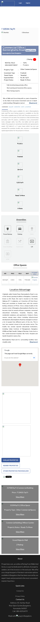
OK (34, 358)
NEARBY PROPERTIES (10, 465)
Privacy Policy (20, 596)
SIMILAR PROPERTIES (10, 460)
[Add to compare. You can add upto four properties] (35, 282)
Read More (10, 581)
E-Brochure (25, 32)
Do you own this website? (11, 358)
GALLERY (11, 107)
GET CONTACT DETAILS (34, 273)
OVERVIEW (5, 107)
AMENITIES (17, 107)
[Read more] (33, 103)
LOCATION (28, 107)
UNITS (22, 107)
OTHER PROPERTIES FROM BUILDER (16, 471)
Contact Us (20, 591)
